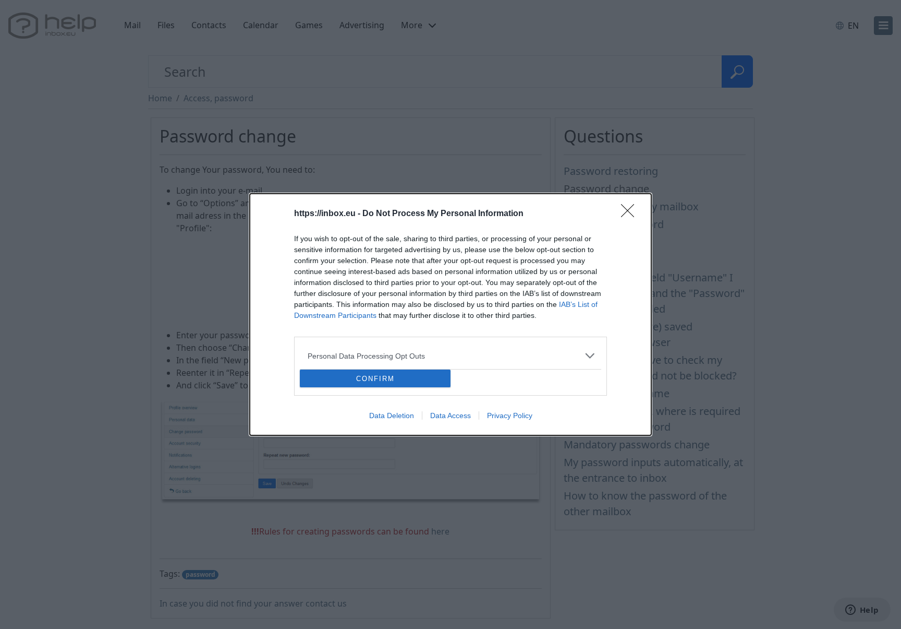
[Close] (631, 214)
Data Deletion (391, 415)
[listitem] (450, 355)
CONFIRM (375, 379)
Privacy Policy (509, 415)
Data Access (450, 415)
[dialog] (450, 314)
